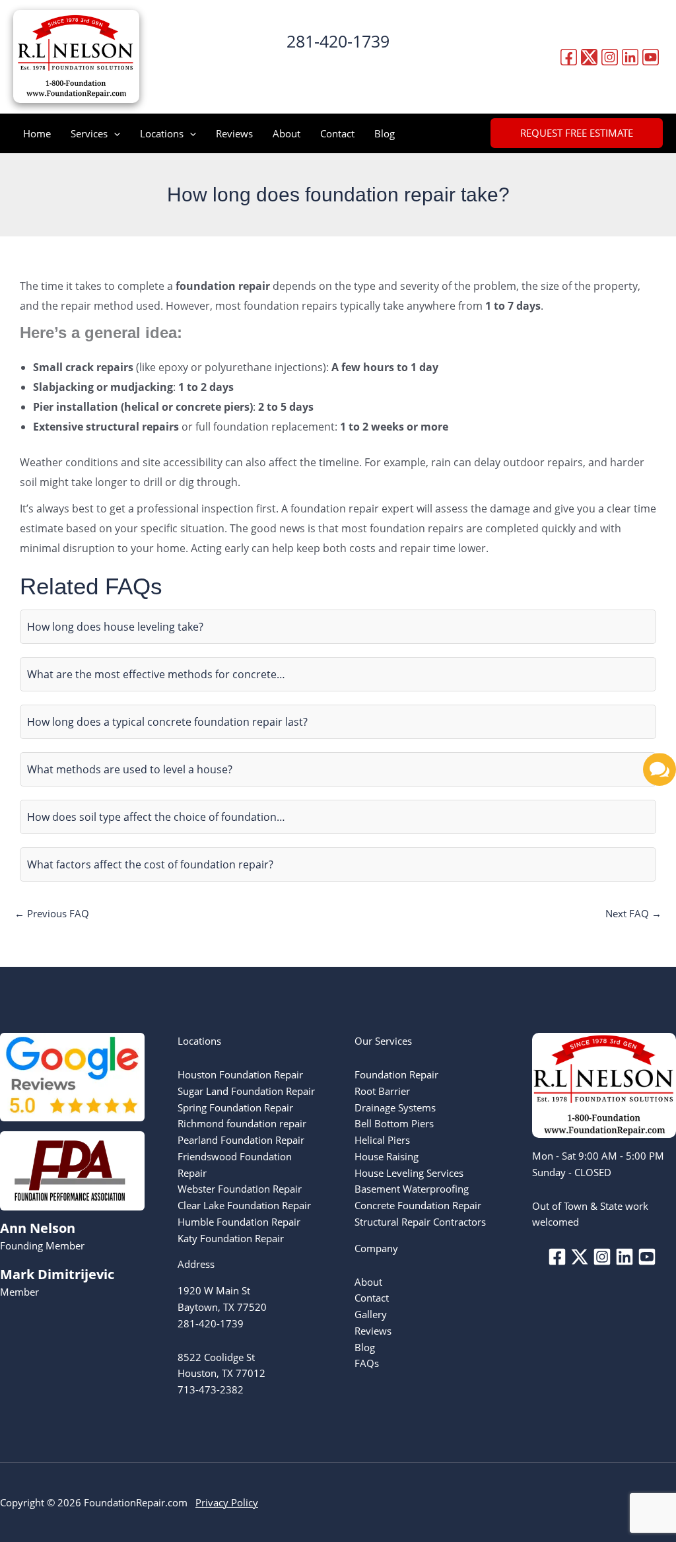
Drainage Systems (395, 1107)
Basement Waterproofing (412, 1188)
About (286, 133)
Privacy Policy (226, 1502)
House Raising (387, 1156)
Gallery (371, 1314)
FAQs (367, 1363)
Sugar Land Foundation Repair (246, 1091)
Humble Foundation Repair (239, 1221)
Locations (162, 133)
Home (37, 133)
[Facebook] (568, 57)
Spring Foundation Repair (235, 1107)
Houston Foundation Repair (240, 1074)
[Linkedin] (630, 57)
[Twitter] (589, 57)
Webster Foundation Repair (240, 1188)
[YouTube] (650, 57)
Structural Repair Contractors (420, 1221)
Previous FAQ (52, 913)
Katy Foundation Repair (231, 1238)
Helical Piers (382, 1139)
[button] (338, 67)
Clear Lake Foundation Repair (244, 1205)
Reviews (234, 133)
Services (89, 133)
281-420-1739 (338, 41)
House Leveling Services (409, 1172)
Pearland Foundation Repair (241, 1139)
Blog (384, 133)
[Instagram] (609, 57)
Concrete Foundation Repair (418, 1205)
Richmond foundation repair (242, 1123)
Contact (337, 133)
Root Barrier (382, 1091)
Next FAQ (633, 913)
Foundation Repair (396, 1074)
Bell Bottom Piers (394, 1123)
